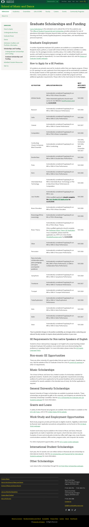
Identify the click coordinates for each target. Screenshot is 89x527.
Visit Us (6, 66)
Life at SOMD (38, 11)
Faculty (48, 11)
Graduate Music (9, 36)
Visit (73, 1)
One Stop (64, 1)
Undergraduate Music (11, 32)
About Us (5, 16)
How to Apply (8, 29)
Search (81, 1)
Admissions (5, 11)
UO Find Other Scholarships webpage (71, 466)
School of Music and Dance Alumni (11, 486)
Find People (73, 519)
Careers (56, 11)
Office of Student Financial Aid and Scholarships (48, 31)
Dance (6, 39)
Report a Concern (17, 519)
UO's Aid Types (35, 412)
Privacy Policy (54, 519)
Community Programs (77, 11)
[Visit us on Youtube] (69, 510)
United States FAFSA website (57, 412)
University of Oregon (39, 522)
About (67, 519)
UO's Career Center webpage (69, 442)
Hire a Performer (6, 499)
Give (77, 1)
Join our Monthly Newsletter (9, 492)
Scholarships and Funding (12, 49)
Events (64, 11)
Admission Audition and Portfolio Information (11, 44)
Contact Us (68, 502)
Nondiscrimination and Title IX (32, 519)
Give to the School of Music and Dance (12, 482)
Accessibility (45, 519)
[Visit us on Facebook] (66, 510)
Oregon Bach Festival (7, 495)
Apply (69, 1)
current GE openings (76, 362)
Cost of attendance (36, 29)
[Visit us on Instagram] (72, 510)
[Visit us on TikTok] (75, 510)
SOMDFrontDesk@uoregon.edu (74, 506)
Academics (16, 11)
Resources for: (51, 1)
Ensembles (26, 11)
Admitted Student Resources (13, 62)
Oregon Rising (5, 479)
